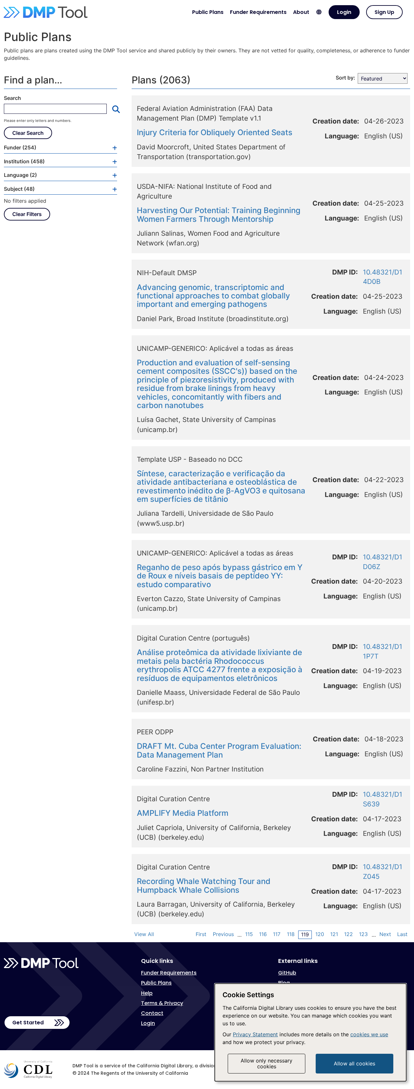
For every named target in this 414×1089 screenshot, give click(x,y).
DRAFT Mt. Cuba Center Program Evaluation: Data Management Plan (219, 750)
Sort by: (345, 77)
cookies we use (369, 1034)
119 (305, 934)
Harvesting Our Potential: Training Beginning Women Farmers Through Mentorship (218, 214)
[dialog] (310, 1032)
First (201, 934)
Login (344, 12)
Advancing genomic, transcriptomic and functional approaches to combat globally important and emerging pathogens (213, 296)
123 (363, 934)
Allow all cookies (354, 1063)
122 (348, 934)
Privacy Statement (255, 1034)
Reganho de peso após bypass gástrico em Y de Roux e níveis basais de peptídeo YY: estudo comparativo (219, 576)
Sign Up (384, 12)
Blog (284, 983)
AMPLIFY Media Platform (182, 813)
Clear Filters (27, 214)
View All (144, 934)
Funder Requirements (258, 12)
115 (249, 934)
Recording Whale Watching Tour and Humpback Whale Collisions (203, 885)
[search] (113, 109)
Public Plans (207, 12)
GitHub (287, 972)
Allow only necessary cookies (266, 1063)
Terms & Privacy (162, 1003)
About (301, 12)
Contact (152, 1013)
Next (385, 934)
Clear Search (28, 133)
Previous (223, 934)
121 (334, 934)
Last (402, 934)
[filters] (111, 147)
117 (276, 934)
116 (263, 934)
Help (147, 993)
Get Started (28, 1022)
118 (291, 934)
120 (319, 934)
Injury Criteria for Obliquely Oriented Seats (214, 132)
